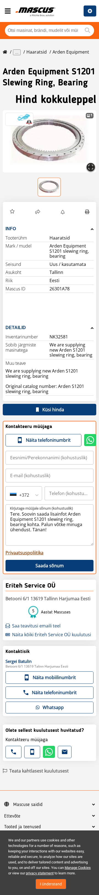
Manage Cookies (78, 868)
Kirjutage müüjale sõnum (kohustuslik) (41, 508)
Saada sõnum (49, 566)
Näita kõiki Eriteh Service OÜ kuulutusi (51, 635)
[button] (49, 141)
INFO (11, 228)
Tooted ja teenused (22, 826)
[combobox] (10, 495)
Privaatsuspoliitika (24, 553)
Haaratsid (36, 52)
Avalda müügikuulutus (90, 10)
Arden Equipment (71, 52)
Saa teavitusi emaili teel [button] (36, 626)
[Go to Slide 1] (49, 187)
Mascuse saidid (28, 804)
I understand (51, 884)
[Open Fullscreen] (91, 167)
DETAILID (16, 327)
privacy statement (40, 873)
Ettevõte (12, 816)
